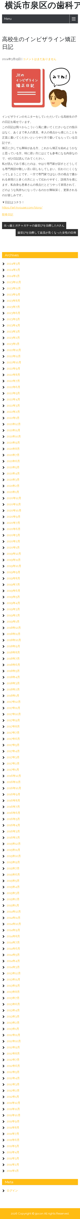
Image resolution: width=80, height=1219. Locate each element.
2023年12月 (14, 282)
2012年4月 (13, 1078)
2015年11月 (13, 850)
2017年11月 (13, 708)
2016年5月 (13, 819)
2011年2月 (13, 1164)
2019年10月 (14, 566)
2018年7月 (13, 658)
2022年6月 (13, 387)
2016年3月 (13, 831)
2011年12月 (13, 1103)
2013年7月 (13, 998)
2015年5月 (13, 880)
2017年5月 (13, 745)
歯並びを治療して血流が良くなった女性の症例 (46, 232)
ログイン (12, 1190)
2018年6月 (13, 664)
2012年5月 (13, 1072)
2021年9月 (13, 442)
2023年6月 (13, 313)
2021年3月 (13, 479)
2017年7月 (13, 732)
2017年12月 (14, 701)
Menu (8, 19)
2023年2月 (13, 337)
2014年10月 (14, 924)
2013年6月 (13, 1004)
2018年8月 (13, 652)
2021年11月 (13, 430)
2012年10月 (14, 1041)
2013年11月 (13, 979)
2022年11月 (14, 356)
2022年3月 (13, 405)
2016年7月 (13, 806)
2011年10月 (13, 1115)
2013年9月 (13, 985)
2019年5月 (13, 597)
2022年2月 (13, 411)
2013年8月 (13, 991)
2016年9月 (13, 794)
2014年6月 (13, 948)
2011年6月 (13, 1140)
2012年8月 (13, 1053)
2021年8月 (13, 448)
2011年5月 (13, 1146)
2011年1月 (13, 1170)
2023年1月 (13, 344)
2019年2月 (13, 615)
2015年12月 (14, 843)
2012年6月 (13, 1066)
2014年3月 (13, 967)
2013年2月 (13, 1022)
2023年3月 (13, 331)
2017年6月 (13, 738)
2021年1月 (13, 492)
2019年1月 (13, 621)
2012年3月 (13, 1084)
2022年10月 (14, 362)
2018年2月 (13, 689)
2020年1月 (13, 547)
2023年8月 (13, 300)
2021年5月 (13, 467)
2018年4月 (13, 677)
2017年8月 (13, 726)
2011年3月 (13, 1158)
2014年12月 (14, 911)
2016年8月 (13, 800)
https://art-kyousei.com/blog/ (22, 207)
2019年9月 (13, 572)
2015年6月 (13, 874)
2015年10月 (14, 856)
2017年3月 (13, 757)
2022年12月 (14, 350)
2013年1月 (13, 1029)
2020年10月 (14, 510)
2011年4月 (13, 1152)
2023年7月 (13, 307)
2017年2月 (13, 763)
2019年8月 (13, 578)
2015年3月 (13, 893)
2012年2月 (13, 1090)
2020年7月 (13, 523)
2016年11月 (14, 782)
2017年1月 (13, 769)
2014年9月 (13, 930)
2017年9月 (13, 720)
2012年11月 (13, 1035)
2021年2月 (13, 485)
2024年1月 (13, 276)
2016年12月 (14, 776)
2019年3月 (13, 609)
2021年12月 (14, 424)
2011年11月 (13, 1109)
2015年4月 (13, 887)
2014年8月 (13, 936)
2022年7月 (13, 381)
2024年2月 (13, 270)
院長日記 (7, 214)
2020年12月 (14, 498)
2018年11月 (13, 634)
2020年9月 (13, 516)
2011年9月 (13, 1121)
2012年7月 (13, 1059)
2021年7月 (13, 455)
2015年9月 (13, 862)
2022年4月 (13, 399)
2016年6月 (13, 813)
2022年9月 (13, 368)
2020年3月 (13, 535)
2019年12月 (14, 553)
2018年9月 (13, 646)
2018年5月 (13, 671)
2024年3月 (13, 263)
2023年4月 (13, 325)
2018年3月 (13, 683)
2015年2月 (13, 899)
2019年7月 (13, 584)
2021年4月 (13, 473)
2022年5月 (13, 393)
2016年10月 (14, 788)
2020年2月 (13, 541)
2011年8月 (13, 1127)
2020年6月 (13, 529)
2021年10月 (14, 436)
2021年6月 (13, 461)
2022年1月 (13, 418)
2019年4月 (13, 603)
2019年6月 (13, 590)
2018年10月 (14, 640)
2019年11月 (14, 560)
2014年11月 (13, 917)
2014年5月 (13, 954)
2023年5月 (13, 319)
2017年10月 (14, 714)
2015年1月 (13, 905)
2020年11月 (14, 504)
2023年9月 (13, 294)
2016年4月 (13, 825)
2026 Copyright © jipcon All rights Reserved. (40, 1213)
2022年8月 (13, 374)
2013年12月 (14, 973)
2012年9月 (13, 1047)
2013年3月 (13, 1016)
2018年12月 (14, 627)
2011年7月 (13, 1133)
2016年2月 (13, 837)
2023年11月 (14, 288)
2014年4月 (13, 961)
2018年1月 (13, 695)
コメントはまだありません (39, 59)
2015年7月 (13, 868)
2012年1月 (13, 1096)
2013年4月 (13, 1010)
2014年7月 (13, 942)
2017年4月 (13, 751)
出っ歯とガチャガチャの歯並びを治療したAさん (34, 225)
